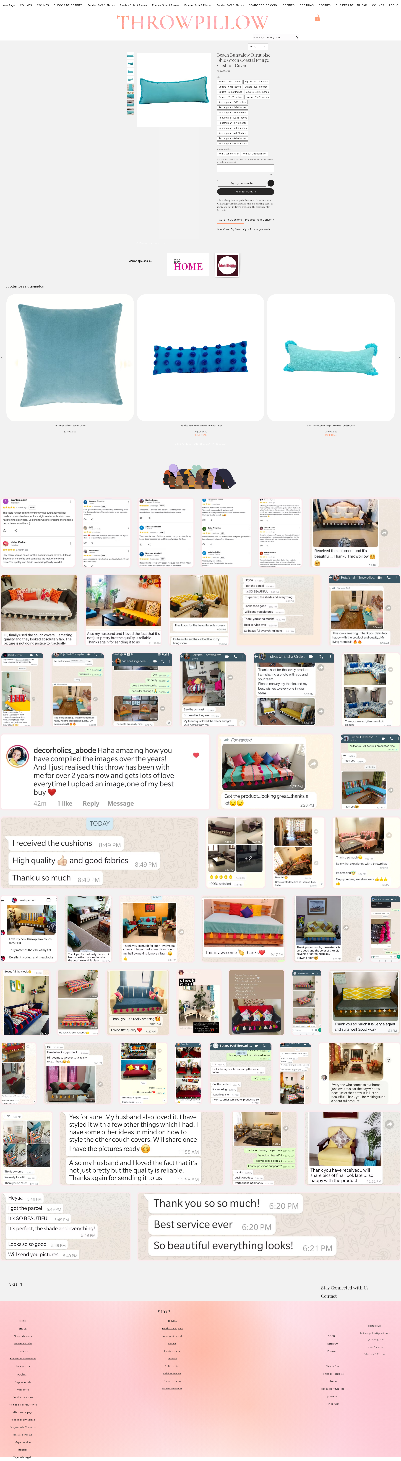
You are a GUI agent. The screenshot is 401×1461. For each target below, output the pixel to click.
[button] (317, 18)
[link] (230, 219)
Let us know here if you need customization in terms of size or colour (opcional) (245, 160)
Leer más (221, 210)
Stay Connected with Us (345, 1287)
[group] (200, 365)
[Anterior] (2, 358)
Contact (329, 1296)
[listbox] (258, 46)
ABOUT (15, 1284)
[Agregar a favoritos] (271, 183)
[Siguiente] (399, 358)
